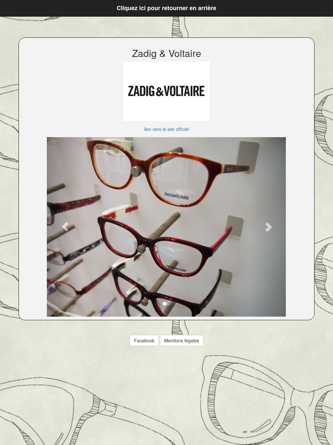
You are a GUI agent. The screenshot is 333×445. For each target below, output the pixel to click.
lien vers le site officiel (166, 129)
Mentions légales (181, 340)
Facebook (144, 340)
